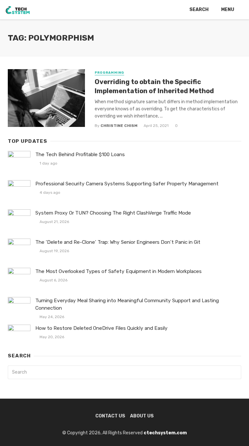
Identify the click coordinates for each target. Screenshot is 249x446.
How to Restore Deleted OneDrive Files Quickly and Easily (101, 328)
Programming (109, 73)
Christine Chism (119, 125)
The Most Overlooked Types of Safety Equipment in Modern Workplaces (118, 271)
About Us (142, 416)
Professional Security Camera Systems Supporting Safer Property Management (127, 184)
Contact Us (110, 416)
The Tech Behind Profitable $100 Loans (80, 154)
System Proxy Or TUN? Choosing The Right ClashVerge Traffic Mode (113, 213)
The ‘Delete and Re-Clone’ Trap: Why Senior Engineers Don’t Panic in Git (117, 242)
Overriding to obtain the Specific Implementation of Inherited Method (154, 86)
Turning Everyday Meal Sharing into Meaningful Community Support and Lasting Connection (127, 304)
